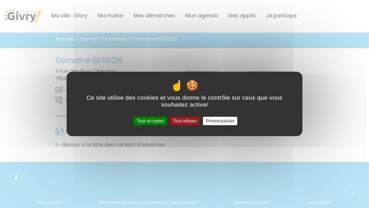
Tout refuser (185, 120)
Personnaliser (220, 120)
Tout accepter (150, 120)
